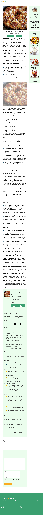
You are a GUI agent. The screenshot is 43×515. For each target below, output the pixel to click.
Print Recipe (15, 306)
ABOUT (19, 505)
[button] (40, 1)
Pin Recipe (21, 306)
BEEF (2, 505)
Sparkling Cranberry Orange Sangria (35, 80)
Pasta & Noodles (5, 508)
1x (20, 324)
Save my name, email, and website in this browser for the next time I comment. (13, 480)
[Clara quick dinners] (3, 1)
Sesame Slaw (35, 45)
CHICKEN (3, 506)
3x (24, 324)
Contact (19, 506)
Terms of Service (21, 508)
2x (22, 324)
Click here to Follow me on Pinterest (11, 444)
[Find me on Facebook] (34, 25)
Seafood (3, 507)
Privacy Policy (20, 507)
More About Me (35, 27)
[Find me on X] (35, 25)
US (15, 324)
